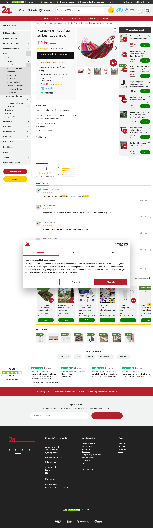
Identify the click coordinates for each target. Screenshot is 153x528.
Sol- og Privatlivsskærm (15, 82)
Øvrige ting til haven (12, 117)
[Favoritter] (139, 10)
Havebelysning (12, 75)
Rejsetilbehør (8, 147)
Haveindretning (10, 65)
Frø (6, 99)
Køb (145, 45)
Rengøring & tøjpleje (11, 43)
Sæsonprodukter (9, 131)
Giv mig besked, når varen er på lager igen (55, 55)
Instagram (122, 449)
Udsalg (15, 179)
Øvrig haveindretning (14, 92)
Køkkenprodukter (9, 33)
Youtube (121, 443)
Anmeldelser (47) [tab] (42, 183)
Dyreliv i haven (10, 106)
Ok (107, 415)
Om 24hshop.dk (139, 2)
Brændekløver (10, 110)
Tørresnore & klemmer (15, 89)
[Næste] (149, 304)
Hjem (45, 23)
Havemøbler (11, 78)
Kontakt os (86, 452)
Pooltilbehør (8, 121)
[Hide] (75, 105)
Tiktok (120, 452)
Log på (47, 470)
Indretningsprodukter (11, 48)
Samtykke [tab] (41, 252)
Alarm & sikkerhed (10, 38)
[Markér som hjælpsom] (141, 217)
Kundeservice (127, 2)
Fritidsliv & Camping (10, 142)
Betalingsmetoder (88, 457)
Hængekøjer (11, 71)
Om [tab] (112, 252)
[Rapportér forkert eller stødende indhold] (150, 200)
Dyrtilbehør (7, 126)
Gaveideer (7, 136)
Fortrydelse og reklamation (91, 454)
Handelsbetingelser (89, 443)
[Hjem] (7, 10)
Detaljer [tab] (76, 252)
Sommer (8, 113)
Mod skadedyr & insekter (14, 103)
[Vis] (75, 137)
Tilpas (74, 282)
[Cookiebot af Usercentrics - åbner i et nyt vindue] (117, 244)
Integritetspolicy (88, 446)
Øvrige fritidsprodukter (11, 162)
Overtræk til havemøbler (15, 85)
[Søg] (111, 10)
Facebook (122, 446)
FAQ (46, 472)
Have (5, 53)
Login (148, 2)
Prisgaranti (15, 171)
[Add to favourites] (115, 29)
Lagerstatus (86, 460)
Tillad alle (111, 282)
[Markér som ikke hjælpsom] (146, 200)
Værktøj (6, 157)
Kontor (5, 152)
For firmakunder (87, 469)
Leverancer (86, 449)
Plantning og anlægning (13, 96)
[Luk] (151, 18)
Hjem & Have (9, 25)
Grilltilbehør (9, 61)
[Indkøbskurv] (147, 10)
